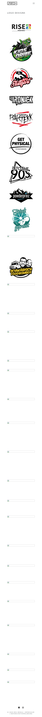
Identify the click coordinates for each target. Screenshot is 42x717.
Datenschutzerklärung (21, 713)
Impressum (29, 712)
